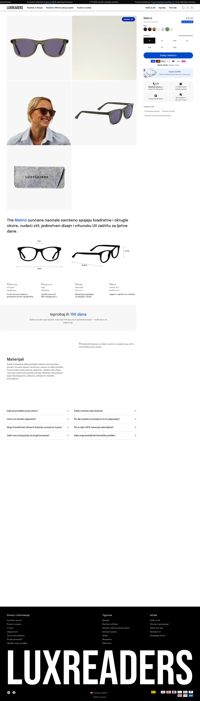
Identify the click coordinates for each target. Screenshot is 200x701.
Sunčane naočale (168, 111)
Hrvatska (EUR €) (100, 693)
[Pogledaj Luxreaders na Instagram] (8, 692)
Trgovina (107, 615)
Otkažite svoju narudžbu (17, 643)
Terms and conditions (16, 635)
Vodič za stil (155, 620)
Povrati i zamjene (14, 624)
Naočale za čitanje (110, 624)
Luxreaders (102, 697)
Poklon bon (106, 643)
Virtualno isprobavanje (159, 624)
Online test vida (156, 628)
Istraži (153, 615)
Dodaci (105, 635)
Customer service (14, 620)
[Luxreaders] (15, 7)
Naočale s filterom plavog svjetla (116, 628)
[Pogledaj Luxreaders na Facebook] (14, 692)
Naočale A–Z (155, 631)
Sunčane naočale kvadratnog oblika (158, 115)
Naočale (105, 620)
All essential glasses (152, 111)
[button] (183, 7)
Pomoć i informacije (18, 615)
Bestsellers (107, 639)
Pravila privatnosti (14, 639)
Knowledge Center (157, 635)
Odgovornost (12, 631)
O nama (10, 628)
